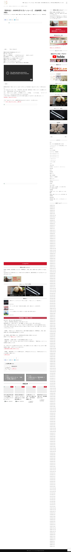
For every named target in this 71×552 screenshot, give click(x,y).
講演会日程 (52, 197)
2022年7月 (52, 276)
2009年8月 (52, 534)
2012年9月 (52, 473)
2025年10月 (52, 216)
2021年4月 (52, 301)
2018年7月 (52, 356)
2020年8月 (52, 315)
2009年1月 (52, 544)
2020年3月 (52, 323)
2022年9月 (52, 273)
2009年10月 (52, 531)
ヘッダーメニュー (53, 158)
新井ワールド (52, 178)
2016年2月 (52, 404)
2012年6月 (52, 478)
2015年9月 (52, 413)
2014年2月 (52, 444)
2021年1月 (52, 306)
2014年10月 (52, 431)
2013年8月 (52, 454)
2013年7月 (52, 456)
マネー (51, 163)
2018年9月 (52, 353)
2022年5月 (52, 280)
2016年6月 (52, 398)
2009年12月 (52, 527)
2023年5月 (52, 260)
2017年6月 (52, 378)
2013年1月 (52, 466)
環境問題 (51, 189)
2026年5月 (52, 208)
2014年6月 (52, 438)
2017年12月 (52, 368)
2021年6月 (52, 298)
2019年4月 (52, 341)
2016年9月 (52, 393)
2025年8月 (52, 220)
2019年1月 (52, 346)
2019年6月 (52, 338)
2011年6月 (52, 498)
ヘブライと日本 (52, 161)
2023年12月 (52, 248)
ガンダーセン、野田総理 (54, 151)
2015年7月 (52, 416)
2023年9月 (52, 253)
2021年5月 (52, 300)
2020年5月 (52, 320)
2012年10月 (52, 471)
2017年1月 (52, 386)
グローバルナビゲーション (54, 153)
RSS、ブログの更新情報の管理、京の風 (57, 143)
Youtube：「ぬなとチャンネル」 (10, 97)
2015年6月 (52, 418)
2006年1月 (52, 546)
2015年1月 (52, 426)
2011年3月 (52, 502)
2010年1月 (52, 526)
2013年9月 (52, 453)
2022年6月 (52, 278)
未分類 (51, 183)
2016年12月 (52, 388)
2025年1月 (52, 228)
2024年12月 (52, 230)
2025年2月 (52, 226)
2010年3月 (52, 522)
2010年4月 (52, 521)
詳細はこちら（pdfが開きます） (55, 47)
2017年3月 (52, 383)
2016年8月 (52, 394)
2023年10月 (52, 251)
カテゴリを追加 (52, 150)
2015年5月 (52, 419)
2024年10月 (52, 231)
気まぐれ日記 (52, 185)
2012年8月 (52, 474)
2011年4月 (52, 501)
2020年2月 (52, 325)
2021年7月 (52, 296)
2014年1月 (52, 446)
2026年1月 (52, 213)
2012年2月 (52, 484)
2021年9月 (52, 293)
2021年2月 (52, 305)
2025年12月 (52, 215)
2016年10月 (52, 391)
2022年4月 (52, 281)
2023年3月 (52, 263)
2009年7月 (52, 536)
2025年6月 (52, 223)
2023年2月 (52, 265)
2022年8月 (52, 275)
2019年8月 (52, 334)
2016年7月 (52, 396)
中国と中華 (21, 14)
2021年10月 (52, 291)
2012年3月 (52, 483)
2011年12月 (52, 488)
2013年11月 (52, 449)
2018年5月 (52, 359)
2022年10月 (52, 271)
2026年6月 (52, 206)
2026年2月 (52, 211)
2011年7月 (52, 496)
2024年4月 (52, 241)
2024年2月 (52, 245)
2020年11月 (52, 310)
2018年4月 (52, 361)
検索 (65, 136)
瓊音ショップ (13, 336)
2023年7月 (52, 256)
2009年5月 (52, 539)
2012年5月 (52, 479)
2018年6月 (52, 358)
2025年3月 (52, 225)
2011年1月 (52, 506)
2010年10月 (52, 511)
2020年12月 (52, 308)
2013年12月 (52, 448)
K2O (18, 14)
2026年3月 (52, 210)
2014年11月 (52, 429)
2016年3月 (52, 403)
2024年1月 (52, 246)
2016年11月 (52, 389)
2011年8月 (52, 494)
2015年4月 (52, 421)
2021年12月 (52, 288)
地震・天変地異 (52, 175)
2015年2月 (52, 424)
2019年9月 (52, 333)
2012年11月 (52, 469)
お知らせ (51, 148)
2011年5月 (52, 499)
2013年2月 (52, 464)
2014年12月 (52, 428)
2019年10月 (52, 331)
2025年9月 (52, 218)
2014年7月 (52, 436)
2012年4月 (52, 481)
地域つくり (30, 14)
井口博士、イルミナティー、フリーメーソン (57, 166)
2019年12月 (52, 328)
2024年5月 (52, 240)
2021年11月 (52, 290)
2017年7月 (52, 376)
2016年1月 (52, 406)
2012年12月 (52, 468)
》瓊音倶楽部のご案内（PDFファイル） (11, 348)
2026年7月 (52, 205)
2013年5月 (52, 459)
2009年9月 (52, 532)
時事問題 (44, 14)
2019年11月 (52, 330)
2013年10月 (52, 451)
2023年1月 (52, 266)
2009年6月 (52, 537)
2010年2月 (52, 524)
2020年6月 (52, 318)
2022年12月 (52, 268)
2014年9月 (52, 433)
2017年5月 (52, 379)
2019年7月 (52, 336)
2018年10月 (52, 351)
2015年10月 (52, 411)
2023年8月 (52, 255)
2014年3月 (52, 443)
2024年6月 (52, 238)
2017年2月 (52, 384)
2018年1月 (52, 366)
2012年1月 (52, 486)
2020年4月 (52, 321)
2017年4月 (52, 381)
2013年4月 (52, 461)
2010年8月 (52, 514)
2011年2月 (52, 504)
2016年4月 (52, 401)
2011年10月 (52, 491)
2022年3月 (52, 283)
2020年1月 (52, 326)
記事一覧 (14, 368)
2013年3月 (52, 463)
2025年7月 (52, 221)
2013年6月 (52, 458)
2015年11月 (52, 409)
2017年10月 (52, 371)
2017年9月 (52, 373)
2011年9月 (52, 493)
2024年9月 (52, 233)
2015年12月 (52, 408)
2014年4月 (52, 441)
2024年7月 (52, 236)
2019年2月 (52, 344)
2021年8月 (52, 295)
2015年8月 (52, 414)
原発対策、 (52, 171)
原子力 (51, 170)
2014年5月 (52, 439)
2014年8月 (52, 434)
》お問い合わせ (7, 354)
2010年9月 (52, 512)
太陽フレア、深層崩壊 (53, 176)
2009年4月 (52, 541)
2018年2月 (52, 364)
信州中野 (26, 14)
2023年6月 (52, 258)
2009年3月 (52, 542)
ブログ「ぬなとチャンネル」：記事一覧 (13, 101)
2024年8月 (52, 235)
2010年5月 (52, 519)
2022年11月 (52, 270)
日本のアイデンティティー (38, 14)
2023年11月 (52, 250)
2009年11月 (52, 529)
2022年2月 (52, 285)
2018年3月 (52, 363)
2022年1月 (52, 286)
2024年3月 (52, 243)
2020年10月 (52, 311)
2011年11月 (52, 489)
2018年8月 (52, 354)
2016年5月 (52, 399)
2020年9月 (52, 313)
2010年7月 (52, 516)
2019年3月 (52, 343)
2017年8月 (52, 374)
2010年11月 (52, 509)
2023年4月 (52, 261)
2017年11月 (52, 369)
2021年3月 (52, 303)
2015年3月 (52, 423)
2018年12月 (52, 348)
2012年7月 (52, 476)
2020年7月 (52, 316)
